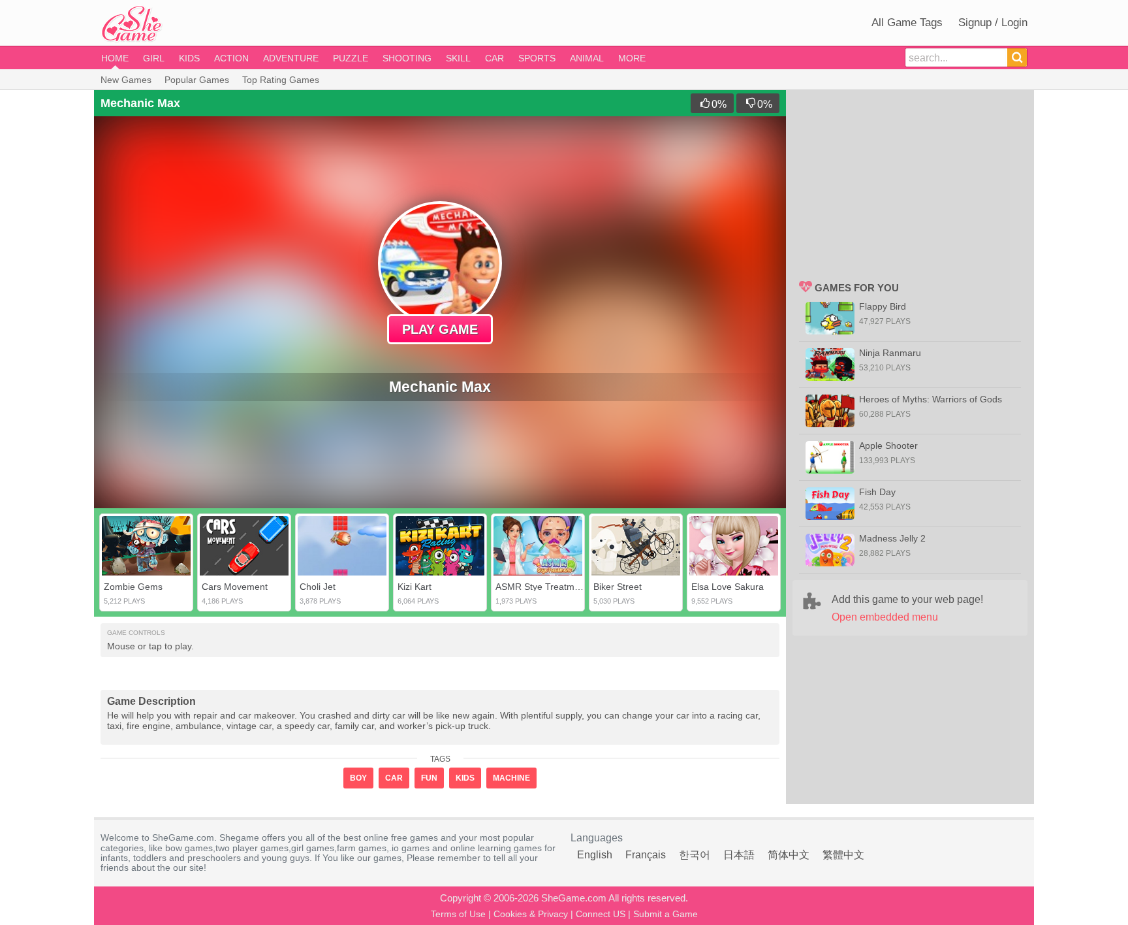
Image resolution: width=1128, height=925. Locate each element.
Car (494, 58)
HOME (115, 58)
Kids (189, 58)
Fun (429, 778)
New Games (126, 79)
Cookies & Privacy (531, 914)
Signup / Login (992, 22)
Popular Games (196, 79)
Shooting (407, 58)
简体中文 (788, 854)
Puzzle (350, 58)
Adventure (291, 58)
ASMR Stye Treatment (541, 586)
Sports (537, 58)
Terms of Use (458, 914)
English (594, 854)
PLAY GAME (440, 329)
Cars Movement (235, 586)
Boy (358, 778)
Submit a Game (665, 914)
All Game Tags (907, 22)
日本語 (739, 854)
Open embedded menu (885, 617)
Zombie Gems (133, 586)
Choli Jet (318, 586)
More (632, 58)
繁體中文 (843, 854)
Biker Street (617, 586)
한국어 (694, 854)
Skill (458, 58)
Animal (587, 58)
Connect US (600, 914)
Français (645, 854)
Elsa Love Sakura (727, 586)
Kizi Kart (414, 586)
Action (231, 58)
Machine (511, 778)
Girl (153, 58)
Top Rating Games (280, 79)
